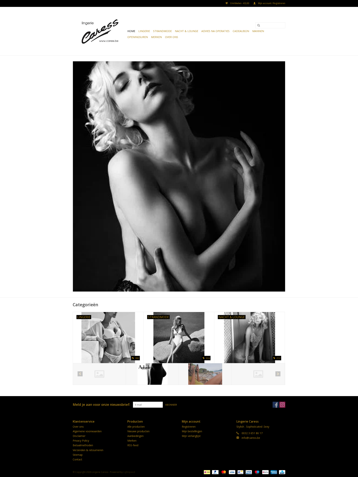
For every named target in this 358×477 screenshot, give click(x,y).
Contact (77, 459)
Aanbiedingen (135, 436)
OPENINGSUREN (137, 37)
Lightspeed (129, 472)
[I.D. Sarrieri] (258, 374)
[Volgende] (277, 373)
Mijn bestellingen (192, 431)
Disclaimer (79, 436)
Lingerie (144, 31)
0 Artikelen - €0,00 (240, 3)
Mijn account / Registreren (271, 3)
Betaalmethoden (83, 445)
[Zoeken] (258, 25)
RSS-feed (132, 445)
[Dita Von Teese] (205, 374)
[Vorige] (80, 373)
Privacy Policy (81, 440)
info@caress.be (251, 438)
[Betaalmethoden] (206, 471)
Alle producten (136, 426)
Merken (156, 37)
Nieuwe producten (138, 431)
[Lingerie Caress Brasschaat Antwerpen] (99, 31)
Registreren (189, 426)
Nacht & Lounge (186, 31)
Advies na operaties (215, 31)
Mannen (258, 31)
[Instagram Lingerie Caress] (282, 405)
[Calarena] (152, 374)
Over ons (171, 37)
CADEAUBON (241, 31)
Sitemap (78, 454)
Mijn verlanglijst (191, 436)
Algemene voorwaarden (87, 431)
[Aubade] (99, 374)
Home (131, 31)
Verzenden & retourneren (88, 450)
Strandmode (162, 31)
